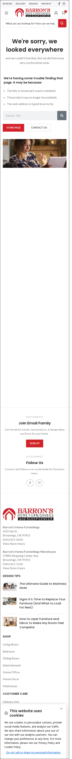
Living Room (10, 644)
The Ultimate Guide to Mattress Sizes (42, 586)
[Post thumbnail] (10, 587)
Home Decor (11, 679)
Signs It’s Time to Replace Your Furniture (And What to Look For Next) (42, 603)
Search (62, 23)
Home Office (11, 672)
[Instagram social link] (63, 3)
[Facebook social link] (59, 3)
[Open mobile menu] (6, 13)
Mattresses (10, 686)
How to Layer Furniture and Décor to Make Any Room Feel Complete (41, 623)
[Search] (61, 115)
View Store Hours (14, 543)
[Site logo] (33, 12)
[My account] (56, 13)
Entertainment (12, 665)
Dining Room (11, 658)
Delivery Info (11, 701)
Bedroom (9, 651)
